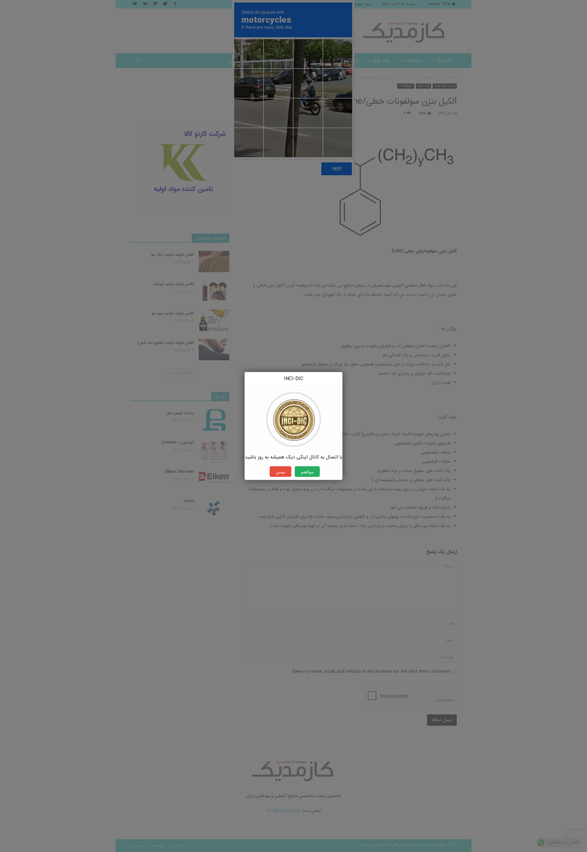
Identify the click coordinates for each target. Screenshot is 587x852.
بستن (280, 471)
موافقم (307, 471)
